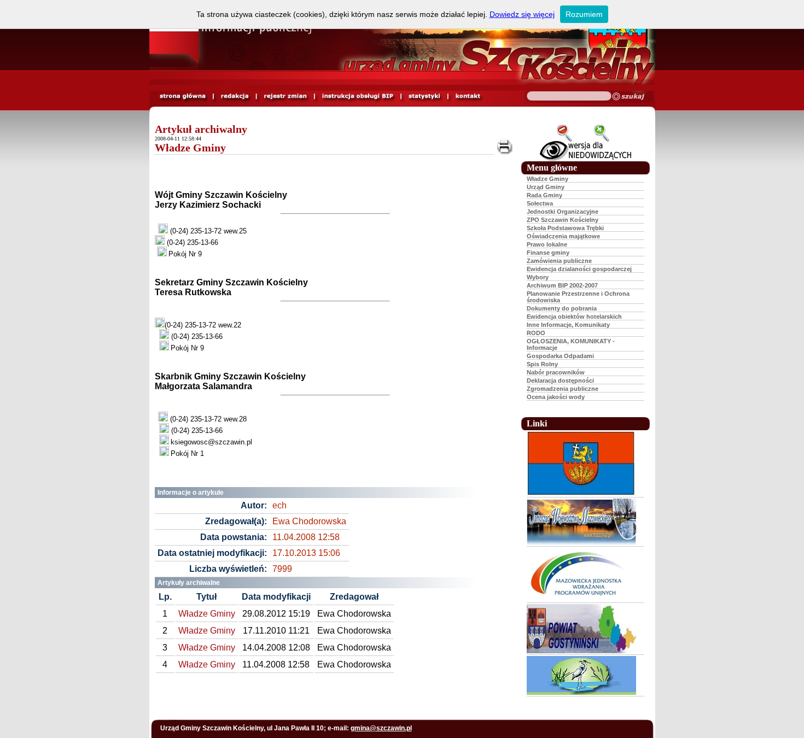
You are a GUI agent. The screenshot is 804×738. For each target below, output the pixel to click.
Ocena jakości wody (556, 397)
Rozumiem (584, 14)
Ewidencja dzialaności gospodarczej (579, 269)
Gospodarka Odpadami (560, 356)
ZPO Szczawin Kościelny (562, 219)
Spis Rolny (542, 364)
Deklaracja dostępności (560, 380)
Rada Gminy (544, 195)
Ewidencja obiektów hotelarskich (574, 316)
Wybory (538, 277)
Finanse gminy (548, 252)
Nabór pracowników (556, 372)
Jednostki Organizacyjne (562, 211)
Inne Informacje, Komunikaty (568, 324)
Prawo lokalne (547, 244)
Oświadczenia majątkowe (563, 236)
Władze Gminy (190, 148)
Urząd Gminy (545, 187)
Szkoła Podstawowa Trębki (565, 228)
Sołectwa (540, 203)
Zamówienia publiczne (559, 260)
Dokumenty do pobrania (562, 308)
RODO (536, 333)
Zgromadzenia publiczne (562, 388)
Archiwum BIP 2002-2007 (562, 285)
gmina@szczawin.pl (381, 728)
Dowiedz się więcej (522, 14)
